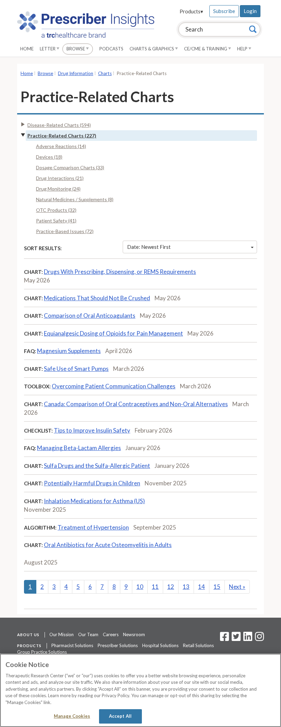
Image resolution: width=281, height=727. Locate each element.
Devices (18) (49, 157)
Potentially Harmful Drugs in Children (92, 483)
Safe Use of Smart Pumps (76, 368)
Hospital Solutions (160, 645)
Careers (111, 634)
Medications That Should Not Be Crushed (97, 298)
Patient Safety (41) (56, 220)
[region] (140, 690)
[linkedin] (248, 638)
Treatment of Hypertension (93, 527)
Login (250, 11)
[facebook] (224, 638)
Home (27, 48)
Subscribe (224, 11)
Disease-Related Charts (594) (59, 125)
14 (201, 586)
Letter (48, 48)
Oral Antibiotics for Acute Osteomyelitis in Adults (108, 544)
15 (216, 586)
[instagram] (259, 638)
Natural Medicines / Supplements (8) (74, 199)
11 (155, 586)
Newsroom (134, 634)
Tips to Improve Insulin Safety (92, 430)
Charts (105, 73)
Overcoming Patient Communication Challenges (113, 386)
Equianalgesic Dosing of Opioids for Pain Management (113, 333)
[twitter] (235, 638)
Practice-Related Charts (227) (61, 135)
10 (139, 586)
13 (186, 586)
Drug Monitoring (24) (58, 189)
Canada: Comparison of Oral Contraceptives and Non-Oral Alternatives (136, 404)
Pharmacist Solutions (72, 645)
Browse (76, 48)
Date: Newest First (149, 247)
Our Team (88, 634)
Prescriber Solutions (118, 645)
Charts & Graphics (152, 48)
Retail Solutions (198, 645)
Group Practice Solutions (42, 652)
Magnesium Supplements (69, 350)
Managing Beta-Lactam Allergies (79, 447)
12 (170, 586)
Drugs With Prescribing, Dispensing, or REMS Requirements (120, 271)
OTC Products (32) (56, 210)
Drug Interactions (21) (60, 178)
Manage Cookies (72, 716)
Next (237, 586)
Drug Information (75, 73)
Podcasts (111, 48)
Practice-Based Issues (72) (65, 231)
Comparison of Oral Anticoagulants (89, 315)
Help (242, 48)
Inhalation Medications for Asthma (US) (94, 501)
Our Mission (61, 634)
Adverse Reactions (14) (61, 146)
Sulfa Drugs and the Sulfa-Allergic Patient (97, 465)
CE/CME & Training (206, 48)
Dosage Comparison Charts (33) (70, 167)
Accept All (120, 716)
